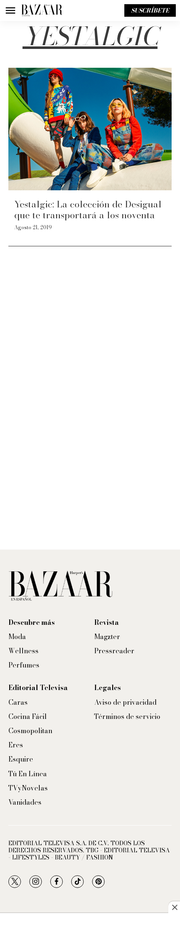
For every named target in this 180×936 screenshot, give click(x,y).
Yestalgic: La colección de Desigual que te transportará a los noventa (88, 209)
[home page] (42, 10)
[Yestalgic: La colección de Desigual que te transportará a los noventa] (90, 129)
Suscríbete (150, 10)
